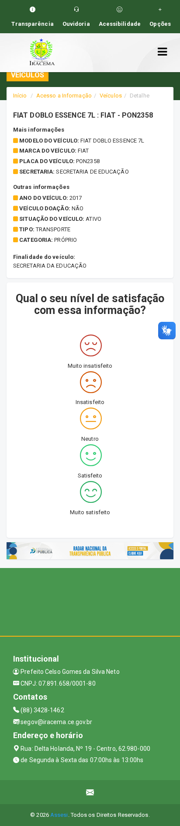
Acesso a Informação (64, 95)
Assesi (59, 815)
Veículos (111, 95)
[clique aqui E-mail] (90, 792)
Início (20, 95)
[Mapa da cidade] (90, 601)
